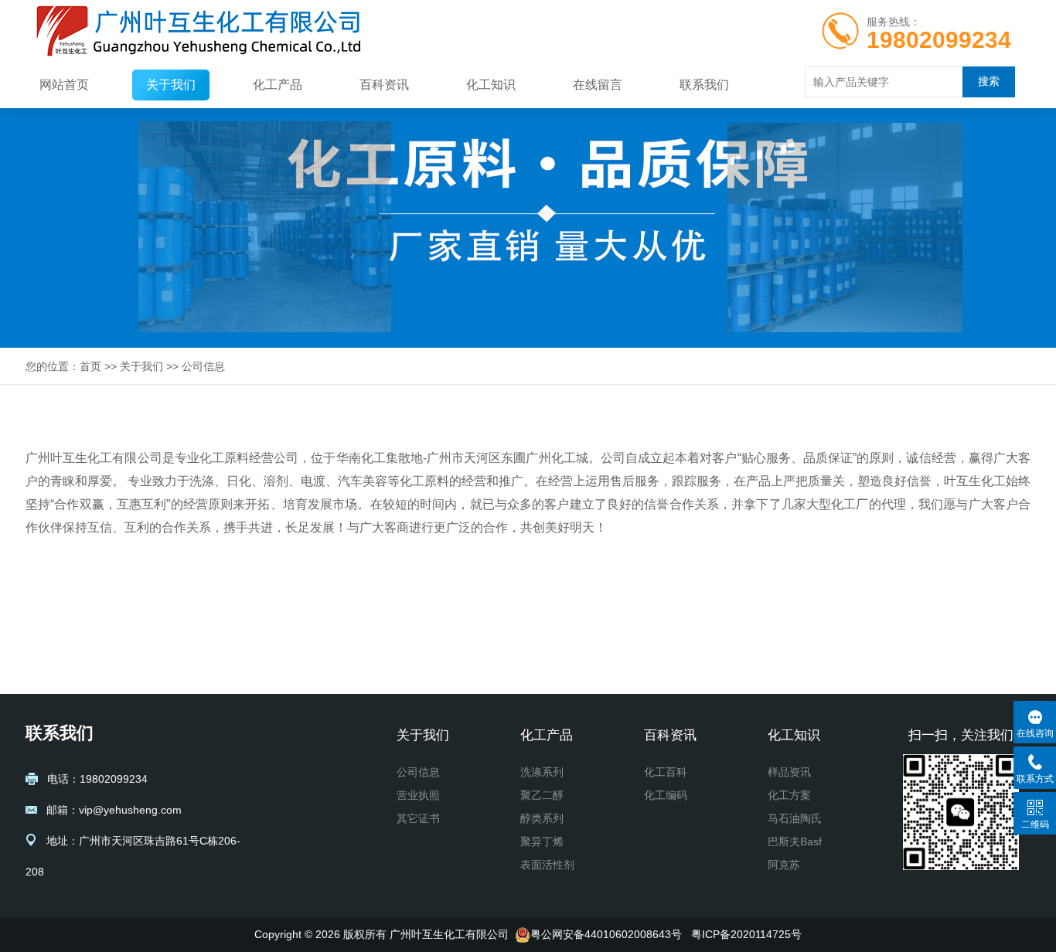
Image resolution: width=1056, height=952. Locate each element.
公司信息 (203, 366)
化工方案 (789, 795)
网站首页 (64, 84)
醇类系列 (542, 818)
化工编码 (665, 795)
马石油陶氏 (795, 818)
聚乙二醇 (542, 795)
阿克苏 (784, 864)
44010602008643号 (633, 934)
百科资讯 (384, 84)
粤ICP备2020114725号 (746, 934)
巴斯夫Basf (795, 841)
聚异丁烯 (542, 841)
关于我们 (171, 84)
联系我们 (704, 84)
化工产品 (277, 84)
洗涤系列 (542, 772)
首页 (90, 366)
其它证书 (418, 818)
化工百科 (665, 772)
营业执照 (418, 795)
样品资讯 (789, 772)
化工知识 (491, 84)
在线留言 (597, 84)
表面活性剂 (547, 864)
